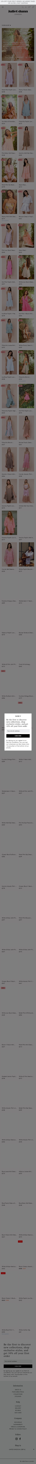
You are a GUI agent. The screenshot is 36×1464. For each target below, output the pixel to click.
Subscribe (18, 736)
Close (17, 716)
